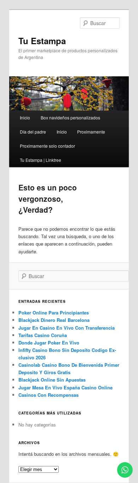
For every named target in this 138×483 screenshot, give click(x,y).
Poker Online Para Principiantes (53, 312)
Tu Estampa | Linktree (40, 160)
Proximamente (91, 132)
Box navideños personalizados (70, 117)
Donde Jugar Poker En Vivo (48, 342)
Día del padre (33, 132)
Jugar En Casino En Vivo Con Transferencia (66, 327)
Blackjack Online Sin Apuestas (52, 379)
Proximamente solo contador (47, 146)
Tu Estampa (42, 41)
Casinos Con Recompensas (48, 394)
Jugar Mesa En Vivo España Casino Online (65, 387)
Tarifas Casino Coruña (42, 335)
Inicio (25, 117)
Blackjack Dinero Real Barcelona (54, 320)
